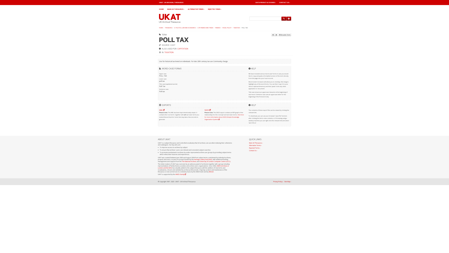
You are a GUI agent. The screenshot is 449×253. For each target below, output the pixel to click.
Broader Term (285, 35)
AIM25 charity (180, 174)
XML (161, 110)
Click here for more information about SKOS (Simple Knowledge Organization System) (224, 117)
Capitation (182, 49)
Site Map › (287, 182)
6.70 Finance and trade (205, 28)
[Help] (288, 19)
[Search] (283, 19)
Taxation (236, 28)
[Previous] (273, 34)
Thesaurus (168, 28)
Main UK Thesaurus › (175, 9)
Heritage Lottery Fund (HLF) (203, 159)
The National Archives (189, 161)
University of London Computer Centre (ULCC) (215, 161)
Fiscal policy (226, 28)
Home (161, 9)
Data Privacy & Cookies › (265, 2)
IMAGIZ (211, 172)
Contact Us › (284, 2)
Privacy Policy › (278, 182)
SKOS (207, 110)
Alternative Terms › (196, 9)
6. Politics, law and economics (185, 28)
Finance (217, 28)
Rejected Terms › (214, 9)
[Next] (276, 34)
